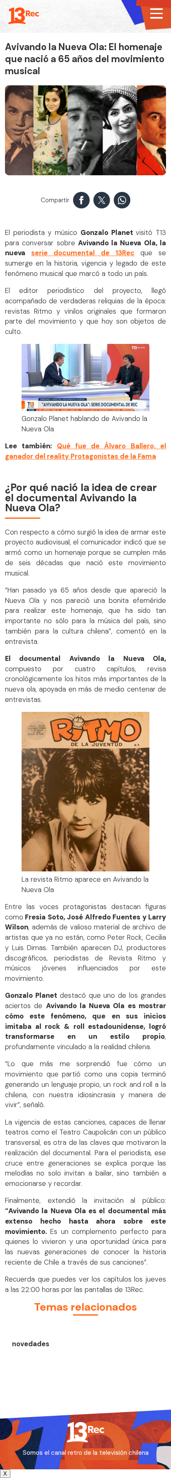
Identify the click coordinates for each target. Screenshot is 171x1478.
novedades (30, 1344)
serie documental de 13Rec (82, 253)
